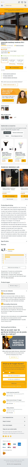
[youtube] (10, 436)
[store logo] (3, 2)
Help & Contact (7, 421)
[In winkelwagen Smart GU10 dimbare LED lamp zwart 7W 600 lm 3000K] (10, 160)
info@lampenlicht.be (15, 319)
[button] (14, 10)
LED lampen (7, 132)
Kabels (7, 136)
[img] (14, 26)
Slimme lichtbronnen (18, 132)
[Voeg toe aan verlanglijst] (25, 67)
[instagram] (6, 436)
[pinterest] (8, 436)
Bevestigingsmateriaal (17, 136)
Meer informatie (10, 277)
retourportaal (23, 316)
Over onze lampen (7, 425)
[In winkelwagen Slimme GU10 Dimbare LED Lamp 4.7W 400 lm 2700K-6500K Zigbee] (23, 160)
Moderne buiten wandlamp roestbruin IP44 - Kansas (9, 189)
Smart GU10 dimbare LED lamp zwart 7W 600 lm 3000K (6, 154)
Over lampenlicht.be (8, 417)
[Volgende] (26, 26)
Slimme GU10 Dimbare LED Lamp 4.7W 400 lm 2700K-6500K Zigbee (20, 154)
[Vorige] (2, 26)
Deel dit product (20, 45)
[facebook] (3, 436)
